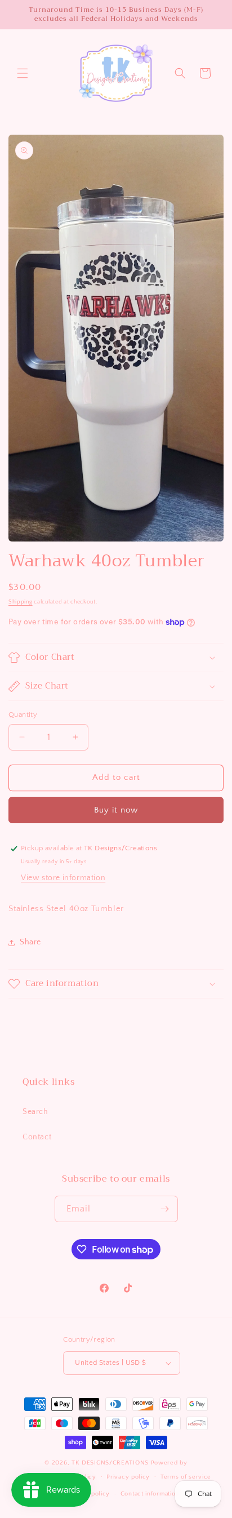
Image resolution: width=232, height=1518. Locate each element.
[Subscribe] (165, 1209)
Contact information (150, 1493)
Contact (37, 1137)
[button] (22, 73)
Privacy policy (128, 1476)
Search (35, 1111)
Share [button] (30, 942)
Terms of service (185, 1476)
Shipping (20, 602)
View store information (63, 877)
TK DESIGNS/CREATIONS (111, 1462)
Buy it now (116, 810)
